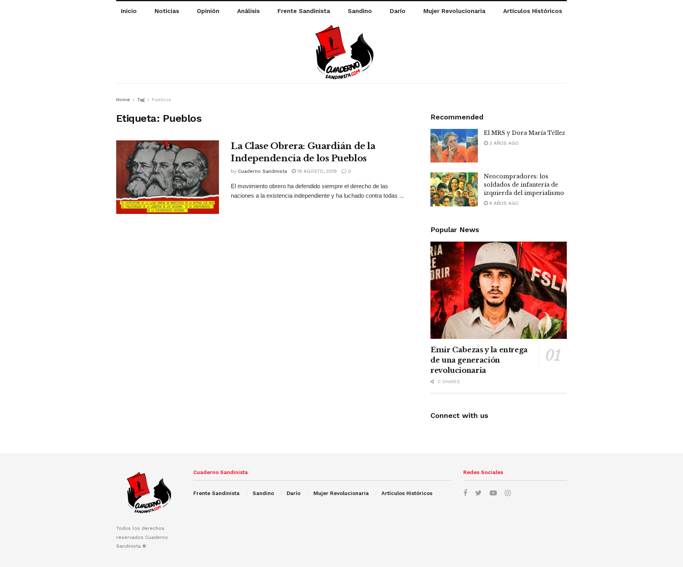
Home (123, 99)
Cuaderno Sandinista (262, 171)
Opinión (208, 11)
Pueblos (161, 99)
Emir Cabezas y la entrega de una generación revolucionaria (479, 360)
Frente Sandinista (303, 11)
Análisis (248, 11)
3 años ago (503, 143)
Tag (141, 99)
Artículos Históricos (532, 11)
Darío (398, 11)
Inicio (129, 11)
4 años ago (503, 203)
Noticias (167, 11)
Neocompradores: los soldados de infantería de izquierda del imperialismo (524, 185)
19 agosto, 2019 (316, 171)
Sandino (360, 11)
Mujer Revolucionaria (454, 11)
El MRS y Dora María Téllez (524, 132)
